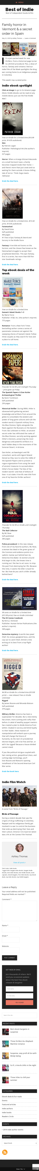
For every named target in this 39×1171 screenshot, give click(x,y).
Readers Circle (8, 1116)
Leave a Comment (30, 38)
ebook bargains (13, 875)
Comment (6, 899)
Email (5, 936)
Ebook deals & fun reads (12, 1096)
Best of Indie (19, 9)
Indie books (13, 868)
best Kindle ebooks (24, 873)
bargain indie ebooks (16, 870)
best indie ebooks (12, 873)
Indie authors (7, 1108)
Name (5, 925)
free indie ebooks (23, 875)
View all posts (19, 862)
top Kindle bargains (23, 877)
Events (4, 1100)
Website (5, 946)
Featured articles (9, 1104)
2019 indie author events (13, 1129)
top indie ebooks (11, 877)
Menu (20, 2)
